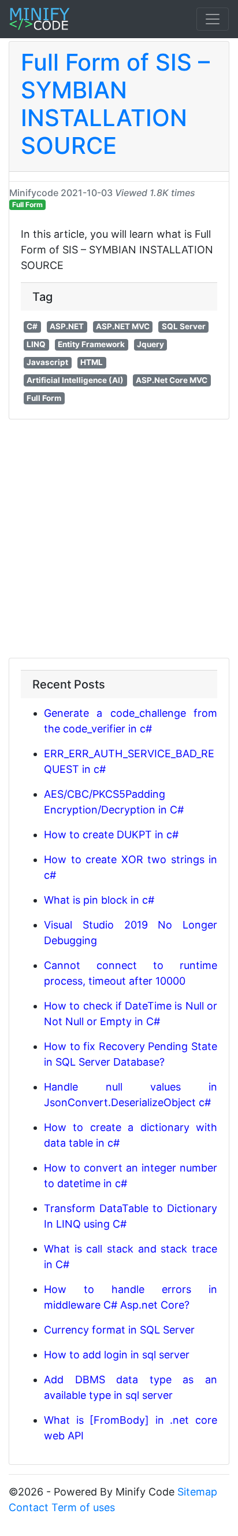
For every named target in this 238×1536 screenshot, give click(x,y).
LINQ (36, 344)
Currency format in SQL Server (119, 1330)
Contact (29, 1507)
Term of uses (83, 1507)
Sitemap (197, 1492)
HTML (91, 362)
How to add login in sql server (116, 1355)
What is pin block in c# (99, 900)
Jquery (150, 344)
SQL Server (184, 326)
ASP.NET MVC (123, 326)
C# (32, 326)
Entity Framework (91, 344)
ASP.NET (67, 326)
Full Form (27, 204)
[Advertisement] (119, 538)
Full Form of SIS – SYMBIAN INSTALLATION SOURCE (115, 104)
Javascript (47, 362)
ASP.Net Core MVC (171, 380)
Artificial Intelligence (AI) (75, 380)
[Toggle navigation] (212, 19)
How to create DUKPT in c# (111, 834)
